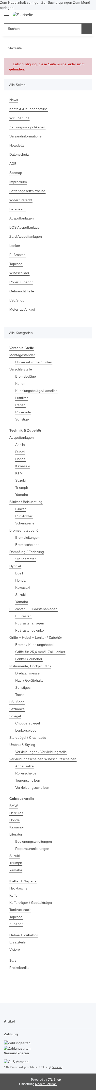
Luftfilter (21, 398)
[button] (71, 16)
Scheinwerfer (25, 523)
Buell (19, 573)
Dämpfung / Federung (26, 552)
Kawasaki (22, 466)
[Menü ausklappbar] (6, 13)
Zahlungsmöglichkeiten (27, 127)
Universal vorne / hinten (33, 362)
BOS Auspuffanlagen (25, 227)
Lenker (14, 246)
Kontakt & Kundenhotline (28, 109)
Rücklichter (23, 516)
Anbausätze (24, 766)
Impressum (18, 182)
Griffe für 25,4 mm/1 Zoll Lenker (40, 652)
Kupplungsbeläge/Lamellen (36, 391)
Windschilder (19, 273)
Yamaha (21, 495)
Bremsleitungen (27, 537)
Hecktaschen (19, 888)
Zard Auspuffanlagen (25, 236)
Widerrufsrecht (20, 200)
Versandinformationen (26, 136)
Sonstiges (23, 687)
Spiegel (15, 716)
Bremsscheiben (27, 545)
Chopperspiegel (27, 723)
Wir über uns (19, 118)
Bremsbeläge (25, 376)
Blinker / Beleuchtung (25, 502)
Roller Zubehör (21, 282)
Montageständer (22, 355)
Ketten (20, 384)
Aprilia (20, 445)
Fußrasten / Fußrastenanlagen (33, 609)
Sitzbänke (17, 709)
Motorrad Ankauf (22, 309)
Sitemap (15, 173)
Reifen (20, 405)
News (13, 100)
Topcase (15, 264)
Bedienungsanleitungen (33, 841)
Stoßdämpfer (25, 559)
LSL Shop (16, 300)
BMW (13, 806)
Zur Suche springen (57, 2)
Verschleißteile (20, 369)
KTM (19, 473)
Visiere (14, 949)
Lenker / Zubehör (28, 659)
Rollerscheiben (26, 773)
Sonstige (22, 419)
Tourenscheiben (27, 780)
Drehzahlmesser (28, 673)
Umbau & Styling (22, 745)
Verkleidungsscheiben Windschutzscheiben (42, 759)
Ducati (20, 452)
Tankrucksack (20, 910)
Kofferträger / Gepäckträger (30, 903)
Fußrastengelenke (29, 630)
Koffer (14, 895)
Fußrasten (17, 255)
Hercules (16, 813)
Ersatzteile (17, 942)
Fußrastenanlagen (29, 623)
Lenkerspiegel (26, 730)
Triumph (21, 487)
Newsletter (17, 145)
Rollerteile (23, 412)
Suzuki (20, 480)
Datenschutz (19, 154)
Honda (20, 459)
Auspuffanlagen (21, 218)
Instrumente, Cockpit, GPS (30, 666)
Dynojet (15, 566)
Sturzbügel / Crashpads (27, 737)
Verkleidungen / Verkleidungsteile (41, 752)
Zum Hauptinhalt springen (20, 2)
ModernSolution (46, 1084)
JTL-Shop (54, 1079)
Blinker (20, 509)
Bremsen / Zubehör (24, 530)
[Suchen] (86, 28)
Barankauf (17, 209)
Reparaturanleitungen (32, 849)
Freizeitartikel (19, 968)
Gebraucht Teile (21, 291)
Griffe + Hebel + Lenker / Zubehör (35, 637)
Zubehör (16, 924)
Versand (57, 1067)
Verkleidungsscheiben (32, 787)
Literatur (15, 834)
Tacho (20, 695)
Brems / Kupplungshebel (34, 645)
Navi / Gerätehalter (30, 680)
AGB (12, 164)
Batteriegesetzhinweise (27, 191)
